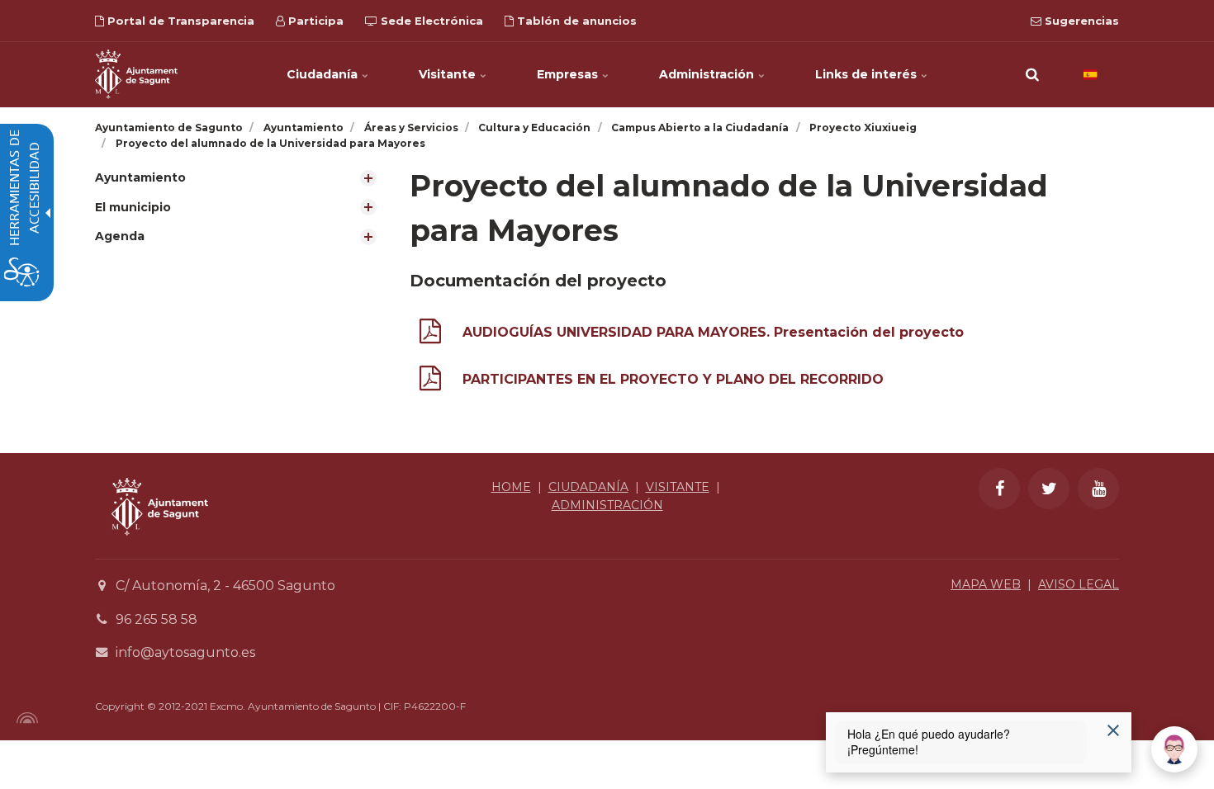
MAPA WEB (986, 584)
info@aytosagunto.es (185, 652)
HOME (511, 487)
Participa (314, 20)
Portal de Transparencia (179, 20)
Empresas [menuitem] (569, 74)
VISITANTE (677, 487)
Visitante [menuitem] (449, 74)
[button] (1032, 74)
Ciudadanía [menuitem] (324, 74)
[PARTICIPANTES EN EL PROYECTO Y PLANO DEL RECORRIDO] (430, 381)
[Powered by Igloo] (25, 718)
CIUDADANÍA (588, 487)
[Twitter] (1048, 488)
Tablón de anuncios (575, 20)
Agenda (120, 236)
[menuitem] (240, 177)
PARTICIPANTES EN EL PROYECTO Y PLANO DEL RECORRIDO (673, 379)
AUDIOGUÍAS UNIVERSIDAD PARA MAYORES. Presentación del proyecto (713, 332)
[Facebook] (999, 488)
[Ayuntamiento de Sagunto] (136, 74)
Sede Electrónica (430, 20)
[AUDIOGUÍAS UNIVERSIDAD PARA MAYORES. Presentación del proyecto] (430, 334)
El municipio (133, 207)
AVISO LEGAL (1078, 584)
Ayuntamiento (140, 177)
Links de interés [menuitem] (867, 74)
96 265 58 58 (156, 619)
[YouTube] (1098, 488)
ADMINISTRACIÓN (607, 505)
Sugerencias (1080, 20)
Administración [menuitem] (708, 74)
